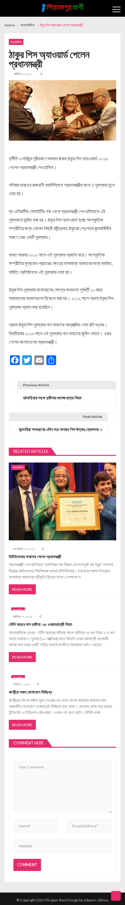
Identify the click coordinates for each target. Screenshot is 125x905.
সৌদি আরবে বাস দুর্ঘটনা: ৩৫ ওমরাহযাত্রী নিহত (40, 624)
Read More (22, 589)
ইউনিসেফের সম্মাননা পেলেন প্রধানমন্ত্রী (35, 556)
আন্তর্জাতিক (16, 42)
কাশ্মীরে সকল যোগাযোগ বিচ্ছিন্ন (30, 692)
